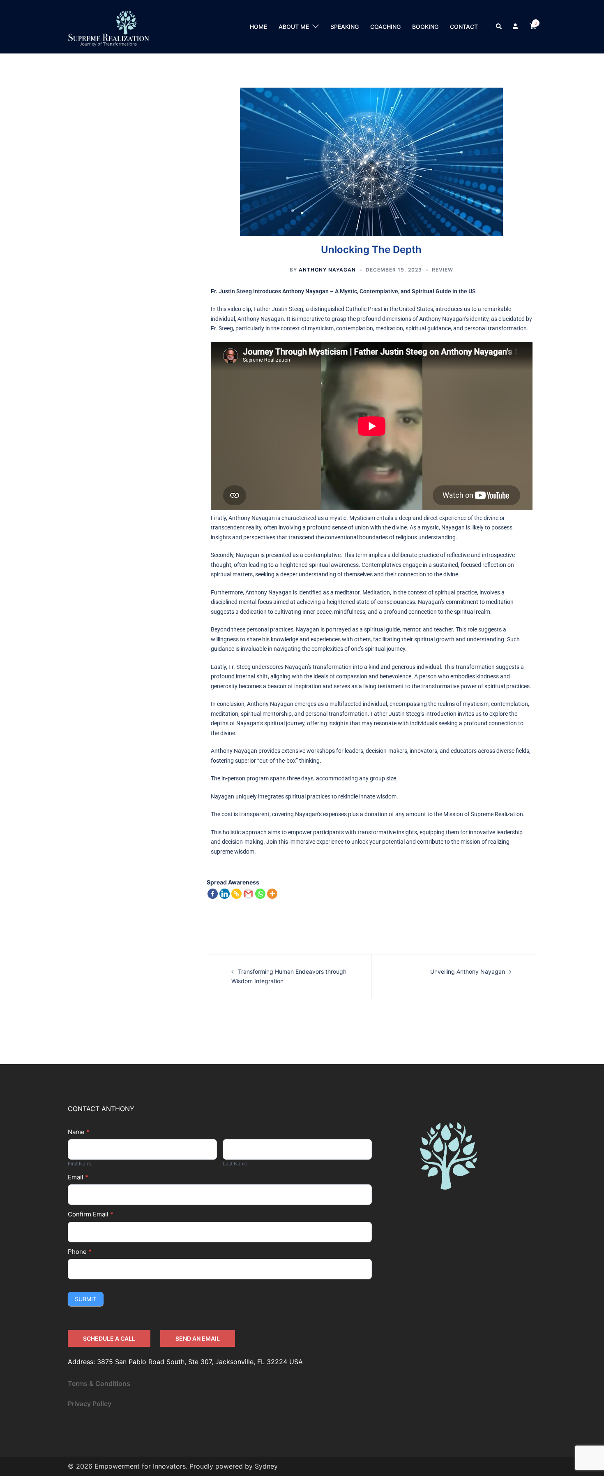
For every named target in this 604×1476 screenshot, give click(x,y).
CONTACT (464, 26)
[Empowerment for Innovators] (108, 26)
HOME (258, 26)
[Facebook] (212, 894)
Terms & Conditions (99, 1383)
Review (442, 270)
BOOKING (425, 26)
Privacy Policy (89, 1403)
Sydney (266, 1466)
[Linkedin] (224, 894)
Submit (86, 1298)
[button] (499, 26)
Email (78, 1177)
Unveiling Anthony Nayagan (467, 971)
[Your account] (516, 26)
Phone (80, 1252)
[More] (272, 894)
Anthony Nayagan (327, 270)
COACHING (385, 26)
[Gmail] (248, 894)
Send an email (197, 1338)
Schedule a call (109, 1338)
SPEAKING (344, 26)
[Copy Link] (236, 894)
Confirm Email (90, 1214)
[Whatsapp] (260, 894)
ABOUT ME (294, 26)
